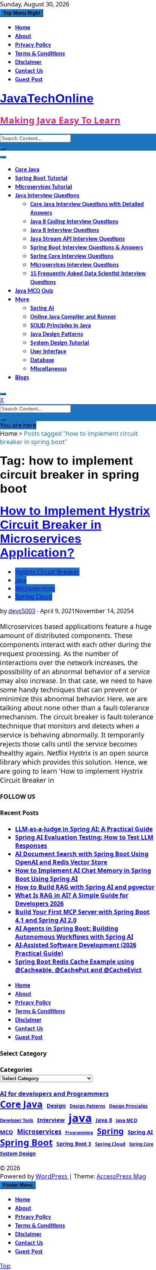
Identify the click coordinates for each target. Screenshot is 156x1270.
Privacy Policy (33, 45)
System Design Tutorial (59, 343)
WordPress (52, 1176)
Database (42, 360)
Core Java (27, 170)
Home (22, 28)
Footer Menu (18, 1185)
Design (56, 1105)
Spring (110, 1130)
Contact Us (29, 71)
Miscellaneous (48, 369)
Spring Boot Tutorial (41, 179)
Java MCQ (126, 1120)
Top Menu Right (21, 13)
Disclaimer (28, 63)
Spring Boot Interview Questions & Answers (86, 248)
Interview (51, 1119)
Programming (79, 1132)
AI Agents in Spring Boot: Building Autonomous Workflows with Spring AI (74, 932)
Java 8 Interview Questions (64, 230)
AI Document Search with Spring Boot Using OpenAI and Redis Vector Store (81, 858)
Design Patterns (87, 1106)
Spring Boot (26, 1142)
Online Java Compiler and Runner (73, 317)
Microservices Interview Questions (74, 265)
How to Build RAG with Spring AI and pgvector (84, 887)
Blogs (22, 378)
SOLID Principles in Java (60, 326)
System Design (18, 1153)
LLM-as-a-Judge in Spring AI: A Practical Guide (84, 829)
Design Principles (128, 1106)
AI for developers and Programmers (54, 1094)
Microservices (35, 588)
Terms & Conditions (40, 54)
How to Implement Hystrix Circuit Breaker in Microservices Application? (75, 531)
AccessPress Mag (121, 1176)
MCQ (6, 1132)
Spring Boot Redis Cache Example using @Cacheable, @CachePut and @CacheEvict (78, 965)
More (22, 300)
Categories (16, 1069)
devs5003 (21, 611)
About (23, 37)
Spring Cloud (33, 596)
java (21, 580)
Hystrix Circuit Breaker (47, 572)
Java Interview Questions (47, 196)
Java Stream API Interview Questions (77, 239)
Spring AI (42, 308)
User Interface (48, 352)
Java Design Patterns (56, 334)
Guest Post (29, 80)
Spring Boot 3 (73, 1143)
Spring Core (141, 1144)
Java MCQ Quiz (34, 291)
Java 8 (104, 1119)
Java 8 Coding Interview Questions (74, 222)
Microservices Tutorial (43, 187)
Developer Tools (16, 1120)
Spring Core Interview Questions (71, 256)
